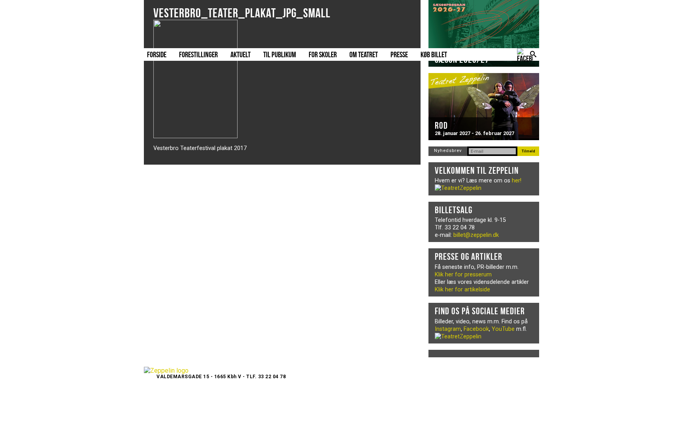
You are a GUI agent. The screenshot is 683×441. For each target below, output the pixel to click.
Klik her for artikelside (462, 289)
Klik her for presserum (463, 274)
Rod (441, 125)
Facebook (476, 329)
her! (516, 180)
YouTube (503, 329)
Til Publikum (279, 54)
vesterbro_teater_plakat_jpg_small (241, 13)
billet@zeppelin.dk (476, 235)
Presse (399, 54)
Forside (156, 54)
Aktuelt (240, 54)
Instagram (448, 329)
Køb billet (434, 54)
